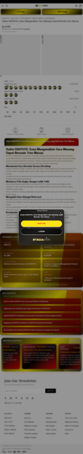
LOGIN (41, 231)
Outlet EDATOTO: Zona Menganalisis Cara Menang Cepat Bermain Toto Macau (41, 216)
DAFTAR (41, 224)
